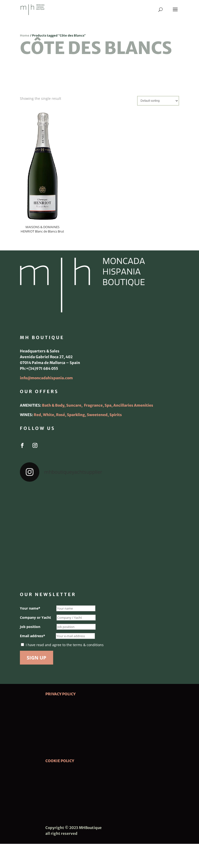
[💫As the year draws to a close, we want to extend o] (153, 533)
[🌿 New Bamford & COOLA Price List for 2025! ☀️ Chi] (99, 533)
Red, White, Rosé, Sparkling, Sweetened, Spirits (78, 414)
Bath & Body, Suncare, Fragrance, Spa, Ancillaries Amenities (97, 405)
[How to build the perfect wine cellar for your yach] (153, 502)
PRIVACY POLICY (60, 694)
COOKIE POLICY (59, 761)
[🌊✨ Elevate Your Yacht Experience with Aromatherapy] (153, 564)
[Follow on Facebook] (22, 445)
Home (24, 35)
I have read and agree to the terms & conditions (65, 645)
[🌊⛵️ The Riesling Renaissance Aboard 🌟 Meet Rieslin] (99, 502)
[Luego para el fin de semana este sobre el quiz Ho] (45, 502)
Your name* (30, 608)
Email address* (32, 636)
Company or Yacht (35, 617)
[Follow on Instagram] (35, 445)
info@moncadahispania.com (46, 378)
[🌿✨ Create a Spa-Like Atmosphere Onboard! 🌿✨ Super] (45, 564)
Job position (30, 626)
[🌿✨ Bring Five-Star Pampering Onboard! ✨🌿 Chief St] (45, 533)
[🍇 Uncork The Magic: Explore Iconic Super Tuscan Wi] (99, 564)
